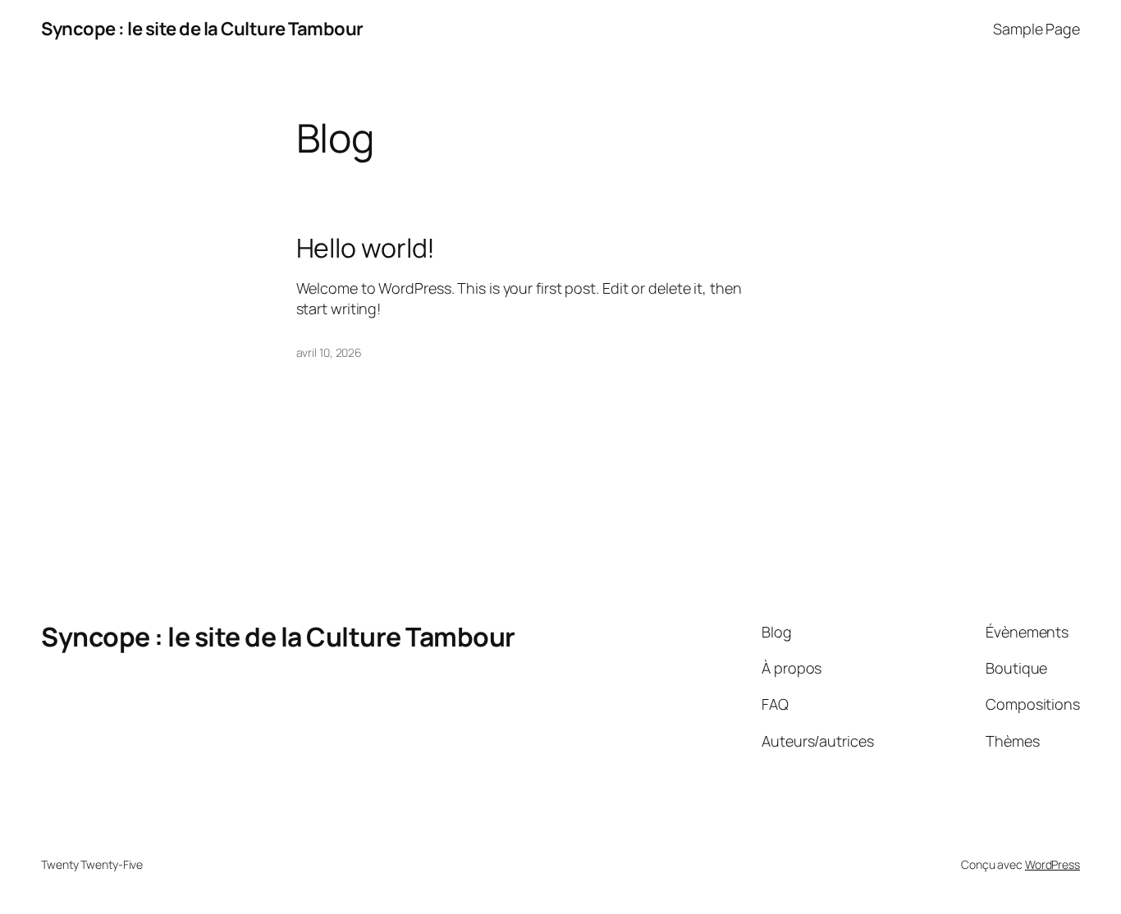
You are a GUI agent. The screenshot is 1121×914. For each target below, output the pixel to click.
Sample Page (1036, 29)
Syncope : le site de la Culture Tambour (202, 28)
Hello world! (366, 248)
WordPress (1052, 864)
